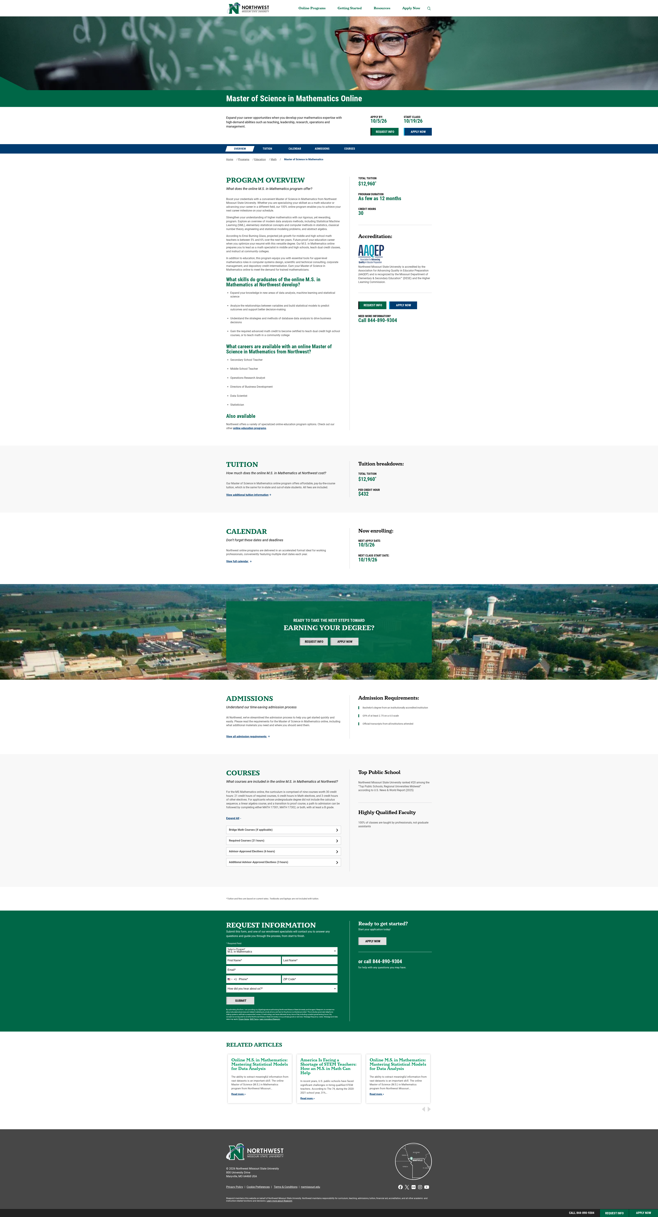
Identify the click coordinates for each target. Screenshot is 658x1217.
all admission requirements (248, 736)
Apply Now (411, 8)
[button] (429, 8)
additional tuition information (248, 495)
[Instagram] (420, 1187)
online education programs (249, 428)
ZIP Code (289, 979)
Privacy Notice (244, 1019)
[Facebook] (400, 1187)
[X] (407, 1187)
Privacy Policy (234, 1187)
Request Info (385, 132)
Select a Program (236, 949)
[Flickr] (413, 1187)
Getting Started (350, 8)
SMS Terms (254, 1019)
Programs (243, 159)
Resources (382, 8)
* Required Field (233, 943)
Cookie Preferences (258, 1187)
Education (260, 159)
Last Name (290, 960)
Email (232, 969)
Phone (243, 979)
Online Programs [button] (312, 8)
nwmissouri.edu (310, 1187)
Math (274, 159)
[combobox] (282, 951)
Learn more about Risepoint (269, 1019)
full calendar (239, 561)
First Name (235, 960)
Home (229, 159)
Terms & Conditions (285, 1187)
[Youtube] (426, 1187)
